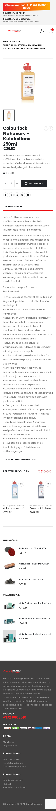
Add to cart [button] (21, 484)
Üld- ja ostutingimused (14, 766)
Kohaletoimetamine (13, 762)
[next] (51, 128)
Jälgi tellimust (10, 745)
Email (28, 194)
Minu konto (8, 741)
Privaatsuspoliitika (12, 759)
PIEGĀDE (7, 783)
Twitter (11, 194)
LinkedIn (16, 194)
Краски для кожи (9, 506)
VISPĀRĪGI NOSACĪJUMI (14, 787)
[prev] (46, 128)
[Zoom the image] (12, 671)
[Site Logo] (14, 31)
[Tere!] (42, 31)
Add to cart (36, 183)
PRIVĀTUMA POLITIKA (13, 780)
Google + (22, 194)
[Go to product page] (14, 490)
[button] (5, 31)
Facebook (5, 194)
